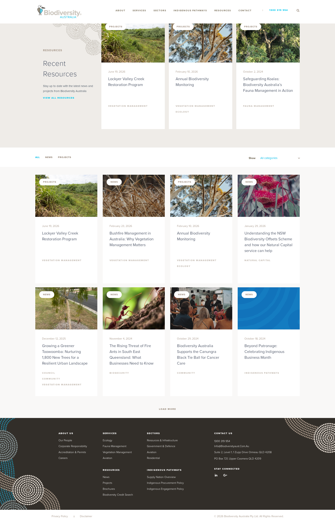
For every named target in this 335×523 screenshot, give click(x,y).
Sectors (160, 10)
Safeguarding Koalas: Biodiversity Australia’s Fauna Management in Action (268, 85)
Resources (222, 10)
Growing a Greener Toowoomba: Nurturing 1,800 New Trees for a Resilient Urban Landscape (65, 355)
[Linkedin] (216, 475)
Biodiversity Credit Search (118, 494)
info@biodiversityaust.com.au (231, 446)
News (106, 477)
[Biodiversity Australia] (59, 12)
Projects (107, 483)
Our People (65, 440)
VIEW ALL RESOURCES (58, 97)
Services (139, 10)
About (120, 10)
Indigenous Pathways (190, 10)
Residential (153, 458)
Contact (245, 10)
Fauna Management (114, 446)
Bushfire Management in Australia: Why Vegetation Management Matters (132, 239)
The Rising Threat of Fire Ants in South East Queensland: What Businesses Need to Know (132, 355)
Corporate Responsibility (73, 446)
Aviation (107, 458)
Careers (63, 458)
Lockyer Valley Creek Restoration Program (126, 82)
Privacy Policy (60, 516)
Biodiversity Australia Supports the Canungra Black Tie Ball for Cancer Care (198, 355)
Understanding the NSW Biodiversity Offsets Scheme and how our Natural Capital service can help (268, 242)
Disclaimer (86, 516)
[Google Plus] (225, 475)
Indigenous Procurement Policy (165, 483)
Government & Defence (161, 446)
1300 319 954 (278, 10)
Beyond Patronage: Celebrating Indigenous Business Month (264, 352)
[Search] (298, 10)
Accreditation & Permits (72, 452)
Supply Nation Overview (161, 477)
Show (252, 158)
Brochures (109, 489)
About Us (66, 433)
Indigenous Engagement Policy (165, 489)
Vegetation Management (117, 452)
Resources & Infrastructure (162, 440)
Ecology (107, 440)
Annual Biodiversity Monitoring (192, 82)
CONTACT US (223, 433)
